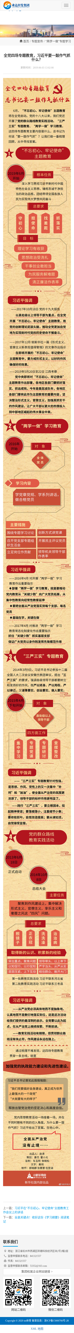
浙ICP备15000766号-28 (56, 1320)
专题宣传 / (38, 41)
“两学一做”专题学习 (58, 41)
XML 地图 (37, 1328)
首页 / (26, 41)
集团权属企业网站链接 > (37, 1271)
